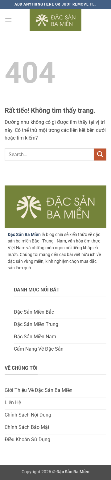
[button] (8, 19)
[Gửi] (100, 154)
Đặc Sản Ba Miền (24, 234)
